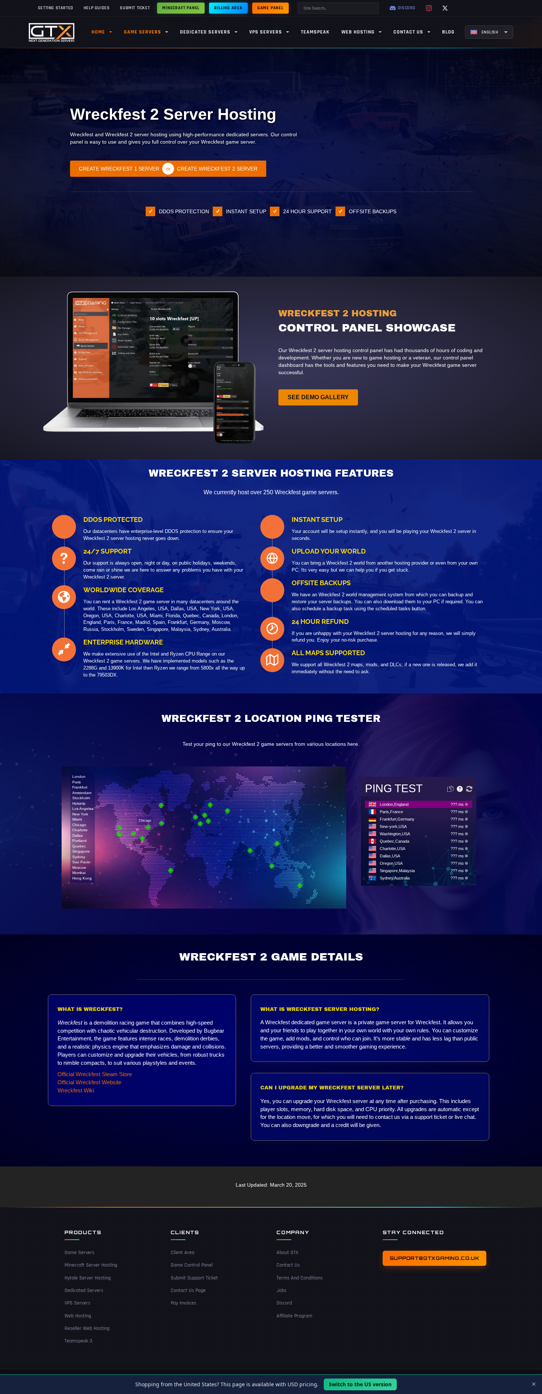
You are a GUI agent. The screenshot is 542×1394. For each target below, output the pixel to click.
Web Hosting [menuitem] (358, 32)
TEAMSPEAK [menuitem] (315, 32)
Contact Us (288, 1265)
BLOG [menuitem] (448, 32)
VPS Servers (77, 1303)
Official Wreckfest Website (89, 1082)
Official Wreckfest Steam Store (95, 1074)
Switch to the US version (360, 1384)
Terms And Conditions (300, 1278)
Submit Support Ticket (194, 1278)
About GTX (287, 1252)
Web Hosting (78, 1316)
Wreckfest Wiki (76, 1090)
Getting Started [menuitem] (55, 8)
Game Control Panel (192, 1265)
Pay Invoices (183, 1303)
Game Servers (79, 1252)
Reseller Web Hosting (87, 1328)
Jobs (281, 1290)
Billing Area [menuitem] (228, 8)
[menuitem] (489, 32)
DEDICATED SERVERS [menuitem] (205, 32)
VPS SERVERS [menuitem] (265, 32)
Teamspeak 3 (78, 1341)
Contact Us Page (188, 1290)
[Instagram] (428, 8)
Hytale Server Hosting (88, 1278)
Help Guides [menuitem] (97, 8)
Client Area (182, 1252)
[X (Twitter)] (445, 8)
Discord (284, 1303)
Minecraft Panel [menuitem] (180, 8)
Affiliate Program (294, 1316)
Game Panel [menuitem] (270, 8)
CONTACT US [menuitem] (408, 32)
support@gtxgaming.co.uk (434, 1258)
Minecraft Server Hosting (91, 1265)
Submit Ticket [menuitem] (135, 8)
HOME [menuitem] (98, 32)
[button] (82, 827)
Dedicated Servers (84, 1290)
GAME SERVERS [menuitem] (142, 32)
